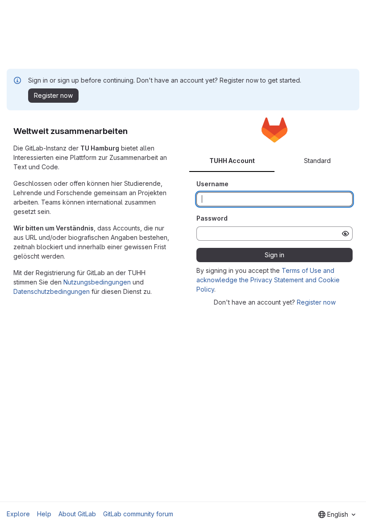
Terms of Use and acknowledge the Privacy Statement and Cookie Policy (268, 280)
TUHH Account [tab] (232, 160)
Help (44, 514)
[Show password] (345, 233)
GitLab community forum (138, 514)
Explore (18, 514)
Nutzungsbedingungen (97, 282)
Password (212, 218)
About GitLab (77, 514)
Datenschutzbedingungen (51, 291)
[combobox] (336, 514)
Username (212, 184)
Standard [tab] (317, 160)
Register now (316, 302)
